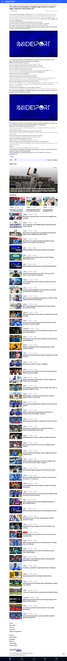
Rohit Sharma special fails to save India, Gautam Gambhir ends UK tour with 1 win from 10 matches (40, 494)
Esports (25, 222)
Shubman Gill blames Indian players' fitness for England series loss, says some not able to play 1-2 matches (39, 461)
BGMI (24, 248)
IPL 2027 (11, 627)
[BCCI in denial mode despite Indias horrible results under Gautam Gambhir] (15, 403)
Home (11, 623)
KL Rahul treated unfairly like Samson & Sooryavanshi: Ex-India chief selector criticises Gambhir (39, 323)
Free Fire (25, 279)
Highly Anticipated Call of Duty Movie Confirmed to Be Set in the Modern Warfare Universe (39, 600)
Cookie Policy (12, 643)
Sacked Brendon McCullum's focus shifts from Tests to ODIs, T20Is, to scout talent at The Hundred (33, 210)
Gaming (24, 214)
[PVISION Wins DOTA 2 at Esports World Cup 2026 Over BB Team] (15, 436)
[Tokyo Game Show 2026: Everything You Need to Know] (15, 575)
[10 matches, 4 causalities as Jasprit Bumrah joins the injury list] (15, 566)
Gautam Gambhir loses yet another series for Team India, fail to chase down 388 (39, 535)
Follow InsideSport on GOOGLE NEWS (19, 152)
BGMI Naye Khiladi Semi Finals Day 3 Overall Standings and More (39, 266)
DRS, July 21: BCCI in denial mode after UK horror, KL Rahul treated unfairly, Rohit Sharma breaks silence (40, 298)
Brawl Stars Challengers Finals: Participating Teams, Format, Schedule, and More (39, 347)
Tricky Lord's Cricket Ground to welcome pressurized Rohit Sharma (40, 592)
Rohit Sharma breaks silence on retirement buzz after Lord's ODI (40, 421)
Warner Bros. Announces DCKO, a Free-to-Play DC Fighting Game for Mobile (39, 217)
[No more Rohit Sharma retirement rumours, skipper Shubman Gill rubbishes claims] (15, 452)
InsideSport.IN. (18, 20)
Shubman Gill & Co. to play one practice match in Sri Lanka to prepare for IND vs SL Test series (38, 396)
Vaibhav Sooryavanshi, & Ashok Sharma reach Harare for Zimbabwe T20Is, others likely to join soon (38, 412)
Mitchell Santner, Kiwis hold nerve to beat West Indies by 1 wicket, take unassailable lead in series (38, 429)
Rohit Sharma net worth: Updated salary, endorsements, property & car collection (40, 584)
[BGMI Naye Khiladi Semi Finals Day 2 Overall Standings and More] (15, 509)
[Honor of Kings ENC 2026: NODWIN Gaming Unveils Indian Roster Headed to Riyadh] (15, 224)
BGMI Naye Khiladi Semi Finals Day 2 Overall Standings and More (39, 510)
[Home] (10, 2)
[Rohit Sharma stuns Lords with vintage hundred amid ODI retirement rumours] (15, 517)
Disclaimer (12, 639)
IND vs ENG (12, 625)
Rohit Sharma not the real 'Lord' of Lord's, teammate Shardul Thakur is (39, 445)
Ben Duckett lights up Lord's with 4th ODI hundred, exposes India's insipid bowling (38, 551)
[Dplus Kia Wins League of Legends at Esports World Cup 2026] (15, 469)
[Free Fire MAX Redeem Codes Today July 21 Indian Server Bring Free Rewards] (15, 281)
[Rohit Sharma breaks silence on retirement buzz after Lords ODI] (15, 420)
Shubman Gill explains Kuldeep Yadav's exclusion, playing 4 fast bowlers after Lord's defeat (39, 380)
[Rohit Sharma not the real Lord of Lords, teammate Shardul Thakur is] (15, 444)
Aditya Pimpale (14, 11)
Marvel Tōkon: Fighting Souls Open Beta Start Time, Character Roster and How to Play (39, 306)
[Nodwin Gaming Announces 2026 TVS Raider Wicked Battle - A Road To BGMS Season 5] (15, 501)
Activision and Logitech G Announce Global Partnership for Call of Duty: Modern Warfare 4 (40, 331)
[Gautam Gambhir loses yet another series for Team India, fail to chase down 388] (15, 534)
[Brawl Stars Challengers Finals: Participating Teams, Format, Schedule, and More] (15, 346)
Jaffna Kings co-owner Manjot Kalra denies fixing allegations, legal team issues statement (39, 559)
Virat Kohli (12, 629)
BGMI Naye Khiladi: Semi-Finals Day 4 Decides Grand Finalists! (39, 250)
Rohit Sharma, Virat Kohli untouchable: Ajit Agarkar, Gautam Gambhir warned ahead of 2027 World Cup (16, 210)
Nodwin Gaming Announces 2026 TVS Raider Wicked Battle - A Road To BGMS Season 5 (39, 502)
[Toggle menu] (2, 2)
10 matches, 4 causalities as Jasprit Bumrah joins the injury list (39, 568)
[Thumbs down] (15, 159)
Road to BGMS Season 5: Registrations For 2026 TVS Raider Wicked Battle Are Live (38, 258)
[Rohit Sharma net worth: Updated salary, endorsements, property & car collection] (15, 583)
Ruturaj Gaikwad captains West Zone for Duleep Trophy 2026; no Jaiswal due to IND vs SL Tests (40, 388)
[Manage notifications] (64, 654)
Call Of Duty (25, 328)
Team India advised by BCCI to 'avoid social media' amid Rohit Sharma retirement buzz (39, 616)
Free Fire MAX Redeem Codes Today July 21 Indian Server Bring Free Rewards (39, 282)
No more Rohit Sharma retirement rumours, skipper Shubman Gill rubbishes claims (39, 453)
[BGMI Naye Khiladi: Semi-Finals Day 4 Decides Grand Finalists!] (15, 248)
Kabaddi (12, 156)
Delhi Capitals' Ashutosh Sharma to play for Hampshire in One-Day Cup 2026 (40, 355)
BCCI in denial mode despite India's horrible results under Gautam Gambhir (40, 404)
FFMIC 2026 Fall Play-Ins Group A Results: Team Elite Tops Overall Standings (40, 315)
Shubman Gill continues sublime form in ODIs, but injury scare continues (39, 526)
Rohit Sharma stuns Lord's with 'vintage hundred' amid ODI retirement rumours (38, 518)
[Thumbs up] (10, 159)
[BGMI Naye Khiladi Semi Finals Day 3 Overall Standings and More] (15, 265)
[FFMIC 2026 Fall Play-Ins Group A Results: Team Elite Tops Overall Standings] (15, 314)
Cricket (55, 167)
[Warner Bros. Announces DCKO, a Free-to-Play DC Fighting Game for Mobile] (15, 216)
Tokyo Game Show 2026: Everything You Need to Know (37, 576)
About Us (11, 641)
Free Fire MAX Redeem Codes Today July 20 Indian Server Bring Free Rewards (39, 486)
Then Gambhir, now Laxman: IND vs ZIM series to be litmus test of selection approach (40, 339)
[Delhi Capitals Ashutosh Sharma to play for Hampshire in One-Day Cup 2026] (15, 354)
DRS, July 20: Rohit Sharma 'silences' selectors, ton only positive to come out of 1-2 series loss (39, 478)
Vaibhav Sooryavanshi (15, 631)
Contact (11, 635)
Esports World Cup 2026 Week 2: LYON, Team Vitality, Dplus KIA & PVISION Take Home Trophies (40, 372)
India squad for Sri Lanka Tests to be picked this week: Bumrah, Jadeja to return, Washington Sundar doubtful (33, 189)
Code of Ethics (13, 645)
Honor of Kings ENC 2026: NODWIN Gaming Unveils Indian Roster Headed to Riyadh (39, 225)
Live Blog (25, 532)
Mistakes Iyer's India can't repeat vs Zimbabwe (35, 364)
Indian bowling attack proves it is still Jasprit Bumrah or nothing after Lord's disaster (39, 543)
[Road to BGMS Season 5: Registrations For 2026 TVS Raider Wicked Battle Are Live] (15, 257)
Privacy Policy (13, 637)
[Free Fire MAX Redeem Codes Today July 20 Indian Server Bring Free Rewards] (15, 485)
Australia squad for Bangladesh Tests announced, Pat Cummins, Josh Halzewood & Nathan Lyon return (50, 210)
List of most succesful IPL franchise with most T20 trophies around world (38, 608)
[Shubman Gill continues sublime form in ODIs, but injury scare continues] (15, 526)
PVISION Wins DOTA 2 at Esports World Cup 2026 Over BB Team (39, 437)
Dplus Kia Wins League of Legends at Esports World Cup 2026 (39, 470)
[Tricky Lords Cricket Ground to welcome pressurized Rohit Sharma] (15, 591)
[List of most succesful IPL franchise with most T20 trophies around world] (15, 607)
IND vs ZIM (22, 659)
